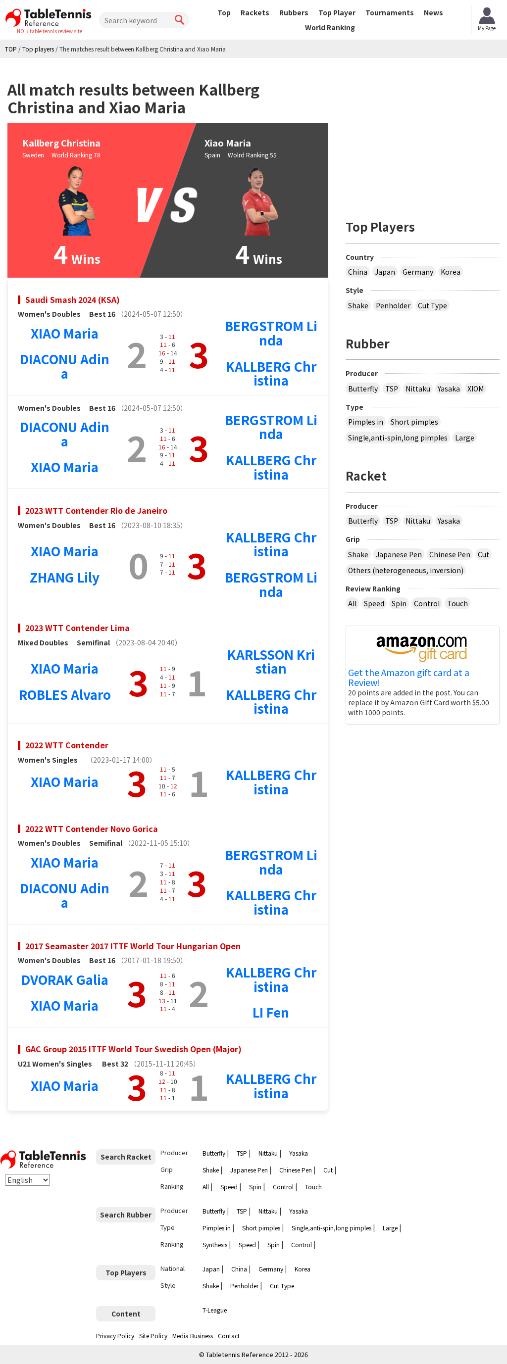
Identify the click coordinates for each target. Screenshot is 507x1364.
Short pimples (414, 422)
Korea (450, 272)
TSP (391, 388)
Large (464, 437)
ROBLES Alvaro (65, 694)
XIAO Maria (65, 333)
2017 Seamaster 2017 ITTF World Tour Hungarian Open (133, 946)
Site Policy (153, 1335)
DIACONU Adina (64, 365)
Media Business (192, 1335)
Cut (483, 554)
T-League (215, 1310)
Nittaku (418, 388)
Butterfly (363, 388)
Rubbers (293, 12)
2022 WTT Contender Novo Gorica (91, 828)
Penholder (393, 305)
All (352, 603)
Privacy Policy (115, 1335)
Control (427, 603)
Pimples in (365, 422)
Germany (418, 272)
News (433, 12)
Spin (399, 603)
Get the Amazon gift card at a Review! (408, 677)
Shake (358, 305)
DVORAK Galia (64, 979)
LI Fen (271, 1012)
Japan (385, 272)
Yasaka (449, 388)
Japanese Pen (399, 554)
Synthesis (215, 1244)
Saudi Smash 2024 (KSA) (72, 299)
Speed (374, 603)
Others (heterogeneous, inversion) (405, 570)
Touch (457, 603)
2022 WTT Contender (66, 745)
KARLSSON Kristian (271, 661)
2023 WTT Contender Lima (77, 627)
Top (224, 12)
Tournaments (389, 12)
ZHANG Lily (65, 577)
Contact (229, 1335)
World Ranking (330, 27)
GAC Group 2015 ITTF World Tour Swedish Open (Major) (133, 1049)
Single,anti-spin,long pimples (398, 437)
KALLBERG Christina (271, 373)
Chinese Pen (449, 554)
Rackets (255, 12)
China (357, 272)
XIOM (475, 388)
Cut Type (432, 305)
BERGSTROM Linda (271, 332)
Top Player (336, 12)
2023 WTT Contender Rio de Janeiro (96, 510)
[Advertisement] (426, 134)
